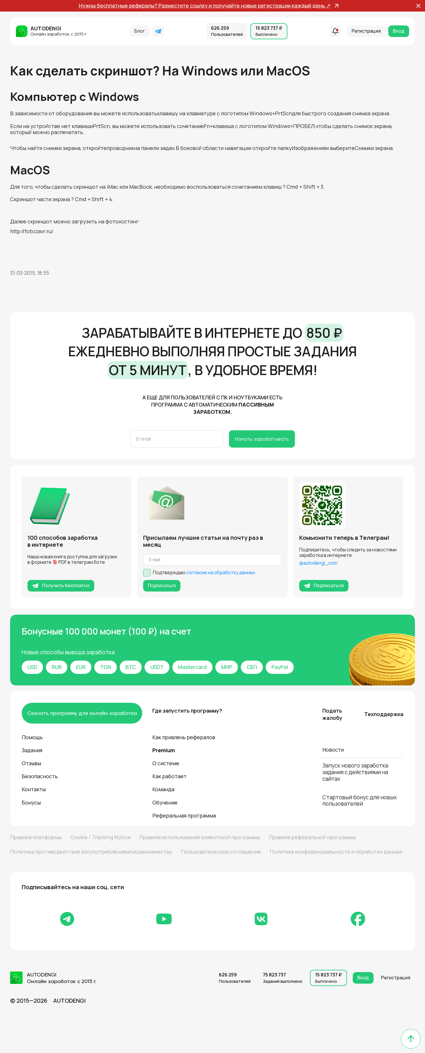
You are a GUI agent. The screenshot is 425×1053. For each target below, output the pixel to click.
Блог (139, 31)
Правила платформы (36, 837)
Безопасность (40, 776)
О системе (165, 763)
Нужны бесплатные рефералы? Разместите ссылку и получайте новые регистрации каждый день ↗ (204, 6)
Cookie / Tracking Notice (100, 837)
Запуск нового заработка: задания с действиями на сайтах (355, 772)
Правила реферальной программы (312, 837)
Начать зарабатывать (262, 439)
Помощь (32, 737)
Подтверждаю (204, 572)
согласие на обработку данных (220, 572)
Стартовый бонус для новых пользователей (359, 801)
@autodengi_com (318, 563)
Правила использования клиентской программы (199, 837)
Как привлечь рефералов (183, 737)
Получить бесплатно (66, 585)
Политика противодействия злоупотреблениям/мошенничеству (91, 851)
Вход (398, 31)
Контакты (34, 789)
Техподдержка (383, 714)
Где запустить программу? (186, 710)
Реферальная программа (184, 815)
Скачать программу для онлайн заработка (82, 713)
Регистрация (366, 31)
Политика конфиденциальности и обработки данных (336, 851)
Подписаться (162, 585)
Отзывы (31, 763)
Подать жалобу (332, 714)
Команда (163, 789)
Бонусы (31, 802)
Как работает (169, 776)
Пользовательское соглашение (221, 851)
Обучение (165, 802)
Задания (32, 750)
